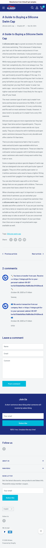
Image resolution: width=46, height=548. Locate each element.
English (6, 509)
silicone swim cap (8, 26)
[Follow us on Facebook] (4, 449)
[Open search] (32, 7)
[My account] (37, 7)
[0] (41, 7)
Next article (36, 254)
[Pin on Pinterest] (15, 239)
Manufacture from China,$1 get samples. (23, 2)
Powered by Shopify (9, 543)
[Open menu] (3, 8)
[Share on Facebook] (11, 239)
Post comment (14, 384)
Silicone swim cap (14, 234)
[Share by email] (24, 239)
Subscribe (23, 423)
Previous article (11, 254)
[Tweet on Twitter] (20, 239)
